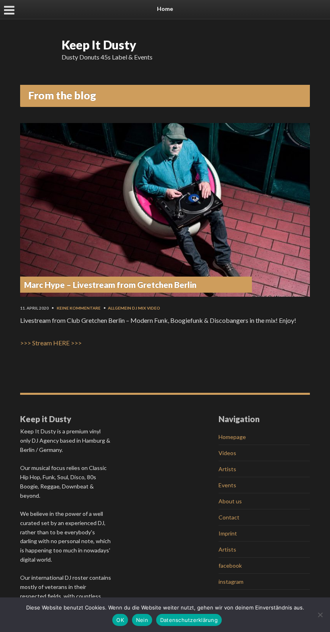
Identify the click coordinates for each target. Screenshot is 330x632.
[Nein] (320, 615)
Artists (227, 469)
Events (227, 485)
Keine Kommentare (79, 308)
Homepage (232, 436)
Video (153, 308)
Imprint (228, 533)
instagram (231, 581)
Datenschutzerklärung (189, 620)
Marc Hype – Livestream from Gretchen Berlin (110, 284)
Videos (227, 452)
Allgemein (119, 308)
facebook (230, 565)
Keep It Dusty (99, 44)
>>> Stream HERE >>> (51, 343)
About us (230, 501)
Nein (142, 620)
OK (120, 620)
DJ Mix (139, 308)
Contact (229, 517)
